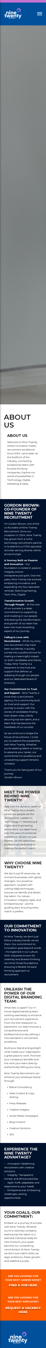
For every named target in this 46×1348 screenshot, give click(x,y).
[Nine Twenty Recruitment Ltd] (13, 14)
